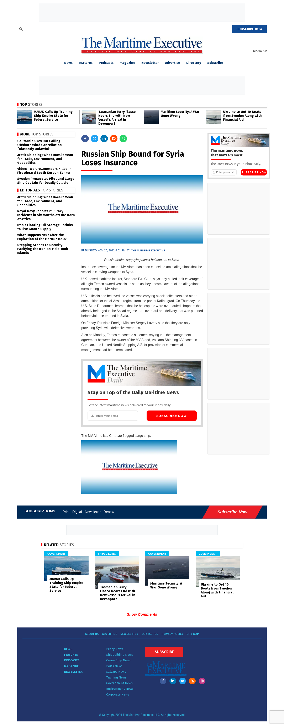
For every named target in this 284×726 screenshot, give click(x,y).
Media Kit (260, 51)
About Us (92, 634)
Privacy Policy (172, 634)
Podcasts (106, 63)
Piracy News (114, 649)
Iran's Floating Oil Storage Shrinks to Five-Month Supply (45, 227)
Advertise (172, 63)
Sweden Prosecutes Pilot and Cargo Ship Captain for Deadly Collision (45, 181)
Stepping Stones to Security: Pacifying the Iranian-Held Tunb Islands (42, 249)
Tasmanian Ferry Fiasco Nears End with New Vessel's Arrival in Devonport (117, 117)
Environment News (119, 689)
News (68, 649)
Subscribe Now (171, 416)
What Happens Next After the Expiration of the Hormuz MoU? (42, 237)
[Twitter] (182, 681)
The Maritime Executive (148, 250)
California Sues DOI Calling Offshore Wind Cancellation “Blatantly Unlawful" (39, 145)
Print (66, 512)
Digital (77, 512)
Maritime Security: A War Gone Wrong (180, 114)
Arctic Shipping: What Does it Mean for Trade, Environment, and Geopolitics (45, 159)
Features (86, 63)
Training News (116, 677)
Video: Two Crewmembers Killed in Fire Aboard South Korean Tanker (44, 171)
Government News (119, 683)
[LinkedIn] (172, 681)
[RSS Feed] (192, 681)
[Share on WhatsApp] (123, 138)
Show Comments (142, 614)
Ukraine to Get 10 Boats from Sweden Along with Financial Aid (242, 116)
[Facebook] (163, 681)
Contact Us (150, 634)
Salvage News (116, 672)
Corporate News (117, 694)
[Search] (21, 29)
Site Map (192, 634)
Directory (193, 63)
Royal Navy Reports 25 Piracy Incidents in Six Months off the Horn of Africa (46, 215)
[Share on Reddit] (113, 138)
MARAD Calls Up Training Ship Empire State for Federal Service (53, 116)
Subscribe (215, 63)
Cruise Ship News (118, 660)
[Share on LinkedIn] (104, 138)
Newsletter (150, 63)
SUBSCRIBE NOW (249, 29)
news (68, 63)
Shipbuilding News (119, 655)
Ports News (114, 666)
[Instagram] (202, 681)
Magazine (127, 63)
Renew (109, 512)
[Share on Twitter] (94, 138)
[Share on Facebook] (85, 138)
